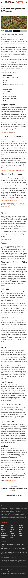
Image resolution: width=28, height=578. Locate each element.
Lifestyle (12, 533)
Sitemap (7, 571)
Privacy (16, 569)
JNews (5, 573)
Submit (12, 571)
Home (2, 6)
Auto (2, 527)
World (20, 535)
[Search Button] (26, 2)
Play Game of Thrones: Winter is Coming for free (12, 170)
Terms (21, 569)
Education (3, 533)
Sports (20, 529)
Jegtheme (3, 574)
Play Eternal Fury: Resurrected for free (10, 200)
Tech (20, 531)
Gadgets (12, 527)
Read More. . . (12, 519)
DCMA (2, 571)
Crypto (2, 531)
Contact (11, 569)
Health (11, 531)
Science (21, 527)
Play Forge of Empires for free (8, 132)
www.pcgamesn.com (11, 480)
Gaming (5, 6)
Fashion (3, 537)
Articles (3, 525)
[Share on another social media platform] (23, 31)
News (11, 537)
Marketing (12, 535)
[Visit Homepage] (14, 2)
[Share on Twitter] (16, 31)
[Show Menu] (1, 2)
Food (11, 525)
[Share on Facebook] (8, 31)
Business (3, 529)
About (6, 569)
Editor (4, 14)
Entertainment (4, 535)
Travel (20, 533)
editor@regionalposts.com (15, 561)
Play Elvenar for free (6, 239)
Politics (21, 525)
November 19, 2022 (12, 14)
